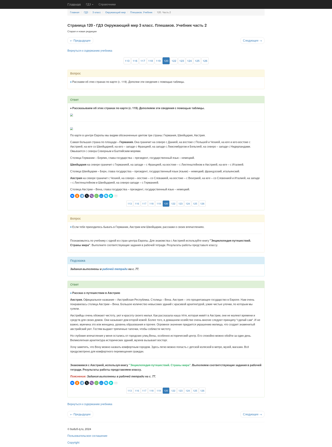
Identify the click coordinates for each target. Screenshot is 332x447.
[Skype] (106, 196)
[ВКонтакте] (72, 196)
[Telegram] (82, 196)
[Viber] (92, 196)
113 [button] (127, 61)
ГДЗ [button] (89, 4)
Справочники (107, 4)
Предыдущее (80, 40)
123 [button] (181, 61)
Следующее (252, 40)
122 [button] (174, 61)
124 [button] (189, 61)
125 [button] (197, 61)
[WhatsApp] (96, 196)
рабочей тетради (115, 269)
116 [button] (135, 61)
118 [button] (150, 61)
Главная (74, 4)
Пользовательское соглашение (87, 436)
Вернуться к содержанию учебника (89, 50)
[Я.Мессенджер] (111, 196)
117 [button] (142, 61)
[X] (87, 196)
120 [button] (166, 61)
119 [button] (158, 61)
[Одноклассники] (77, 196)
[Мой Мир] (101, 196)
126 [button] (205, 61)
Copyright (73, 442)
